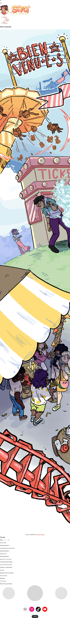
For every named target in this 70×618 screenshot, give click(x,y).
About (4, 22)
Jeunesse (7, 19)
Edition (7, 20)
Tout (6, 18)
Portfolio (4, 17)
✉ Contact (5, 23)
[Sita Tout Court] (15, 14)
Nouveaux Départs (40, 534)
